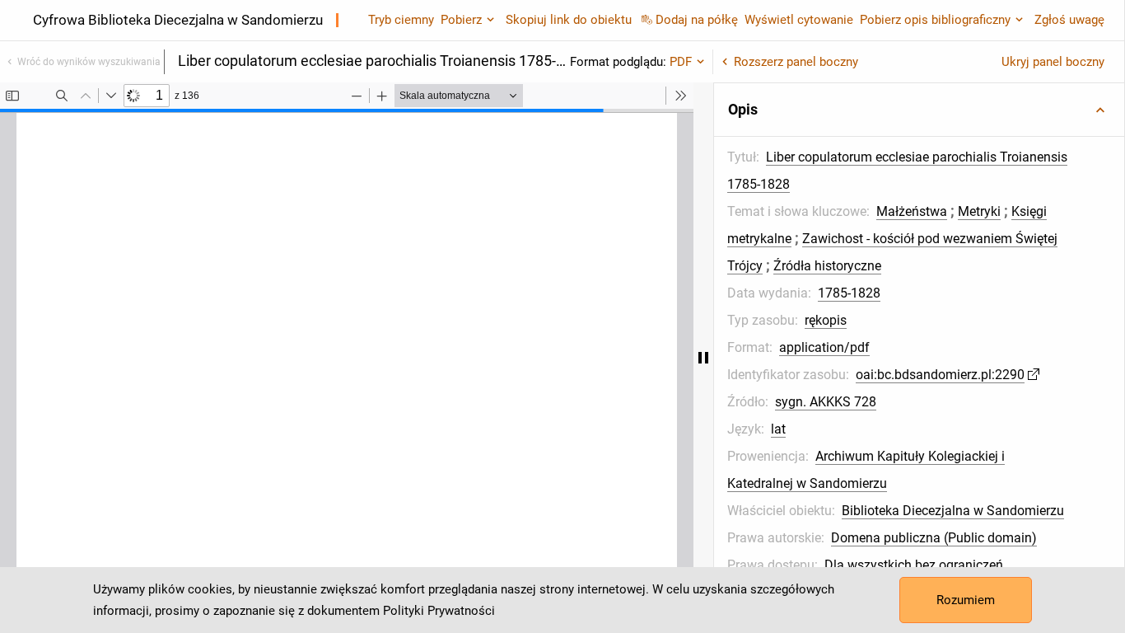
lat (778, 429)
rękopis (826, 320)
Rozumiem (965, 600)
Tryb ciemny (401, 19)
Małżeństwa (911, 211)
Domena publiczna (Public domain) (934, 538)
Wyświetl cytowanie (799, 19)
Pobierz (461, 19)
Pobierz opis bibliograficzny (935, 19)
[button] (919, 109)
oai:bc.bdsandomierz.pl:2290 (940, 374)
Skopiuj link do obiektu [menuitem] (569, 19)
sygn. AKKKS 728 (825, 402)
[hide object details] (703, 357)
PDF (681, 61)
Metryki (979, 211)
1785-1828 (849, 293)
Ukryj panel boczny (1052, 61)
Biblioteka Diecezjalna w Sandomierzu (953, 510)
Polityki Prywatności (439, 610)
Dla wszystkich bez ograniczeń (913, 565)
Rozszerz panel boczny (796, 61)
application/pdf (824, 347)
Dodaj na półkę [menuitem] (697, 19)
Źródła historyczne (827, 266)
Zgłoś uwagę (1069, 19)
